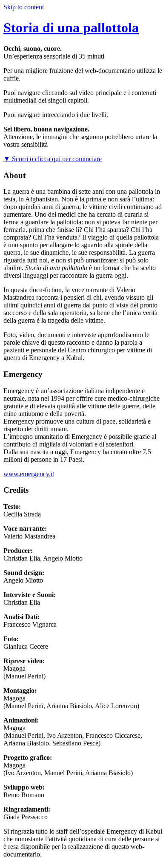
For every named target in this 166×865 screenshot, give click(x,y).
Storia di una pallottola (71, 27)
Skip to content (23, 7)
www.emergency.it (28, 473)
